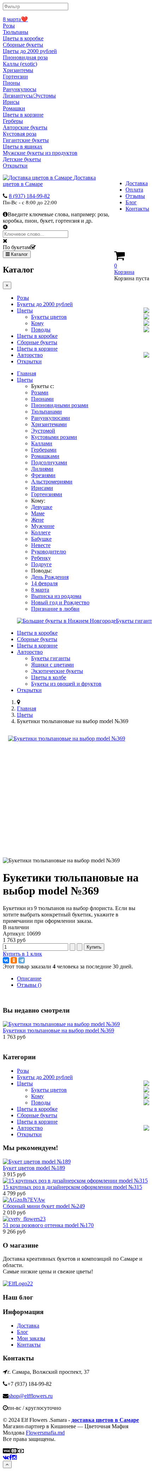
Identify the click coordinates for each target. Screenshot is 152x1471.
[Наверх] (7, 1464)
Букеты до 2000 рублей (45, 304)
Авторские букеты (25, 127)
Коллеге (41, 532)
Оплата (134, 190)
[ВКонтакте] (6, 960)
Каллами (41, 443)
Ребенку (41, 558)
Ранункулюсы (19, 89)
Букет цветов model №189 (34, 1168)
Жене (37, 520)
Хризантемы (18, 70)
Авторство (30, 355)
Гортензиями (46, 494)
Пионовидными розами (59, 405)
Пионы (11, 83)
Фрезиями (43, 475)
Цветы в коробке (23, 38)
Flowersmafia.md (45, 1433)
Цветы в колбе (48, 677)
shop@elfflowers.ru (30, 1396)
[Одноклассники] (14, 960)
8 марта (40, 590)
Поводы (41, 330)
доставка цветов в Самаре (105, 1420)
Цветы (25, 310)
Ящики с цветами (52, 665)
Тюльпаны (15, 32)
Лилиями (42, 469)
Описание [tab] (29, 978)
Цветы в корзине (23, 115)
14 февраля (44, 583)
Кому (37, 323)
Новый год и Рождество (60, 602)
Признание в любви (55, 609)
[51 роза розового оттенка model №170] (24, 1219)
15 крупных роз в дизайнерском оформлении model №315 (72, 1187)
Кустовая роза (19, 134)
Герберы (13, 121)
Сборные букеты (23, 45)
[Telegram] (21, 960)
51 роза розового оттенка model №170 (48, 1225)
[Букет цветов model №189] (37, 1162)
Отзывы (135, 196)
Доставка (136, 183)
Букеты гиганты (50, 658)
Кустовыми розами (54, 437)
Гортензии (15, 77)
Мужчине (42, 526)
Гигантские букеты (26, 140)
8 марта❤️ (15, 19)
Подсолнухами (49, 462)
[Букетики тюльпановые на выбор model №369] (66, 739)
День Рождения (50, 577)
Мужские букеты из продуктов (40, 153)
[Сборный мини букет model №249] (24, 1200)
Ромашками (45, 456)
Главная (26, 373)
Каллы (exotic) (20, 64)
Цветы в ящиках (22, 146)
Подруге (41, 564)
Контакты (137, 209)
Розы (9, 26)
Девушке (41, 507)
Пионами (42, 399)
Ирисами (42, 488)
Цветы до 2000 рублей (30, 51)
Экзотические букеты (57, 671)
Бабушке (41, 539)
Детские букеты (22, 159)
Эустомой (43, 431)
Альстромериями (51, 482)
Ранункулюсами (50, 418)
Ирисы (11, 102)
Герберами (44, 450)
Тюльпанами (46, 412)
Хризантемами (49, 424)
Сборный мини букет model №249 (44, 1206)
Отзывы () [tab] (29, 985)
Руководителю (48, 552)
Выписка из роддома (56, 596)
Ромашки (14, 108)
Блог (131, 202)
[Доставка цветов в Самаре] (18, 1283)
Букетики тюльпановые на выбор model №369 (58, 1030)
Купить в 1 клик (22, 954)
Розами (39, 392)
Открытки (15, 166)
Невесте (41, 545)
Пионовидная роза (25, 57)
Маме (38, 513)
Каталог (19, 254)
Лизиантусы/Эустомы (29, 96)
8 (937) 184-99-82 (29, 196)
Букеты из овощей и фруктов (66, 684)
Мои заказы (31, 1338)
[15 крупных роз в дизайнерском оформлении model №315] (75, 1181)
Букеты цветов (49, 317)
